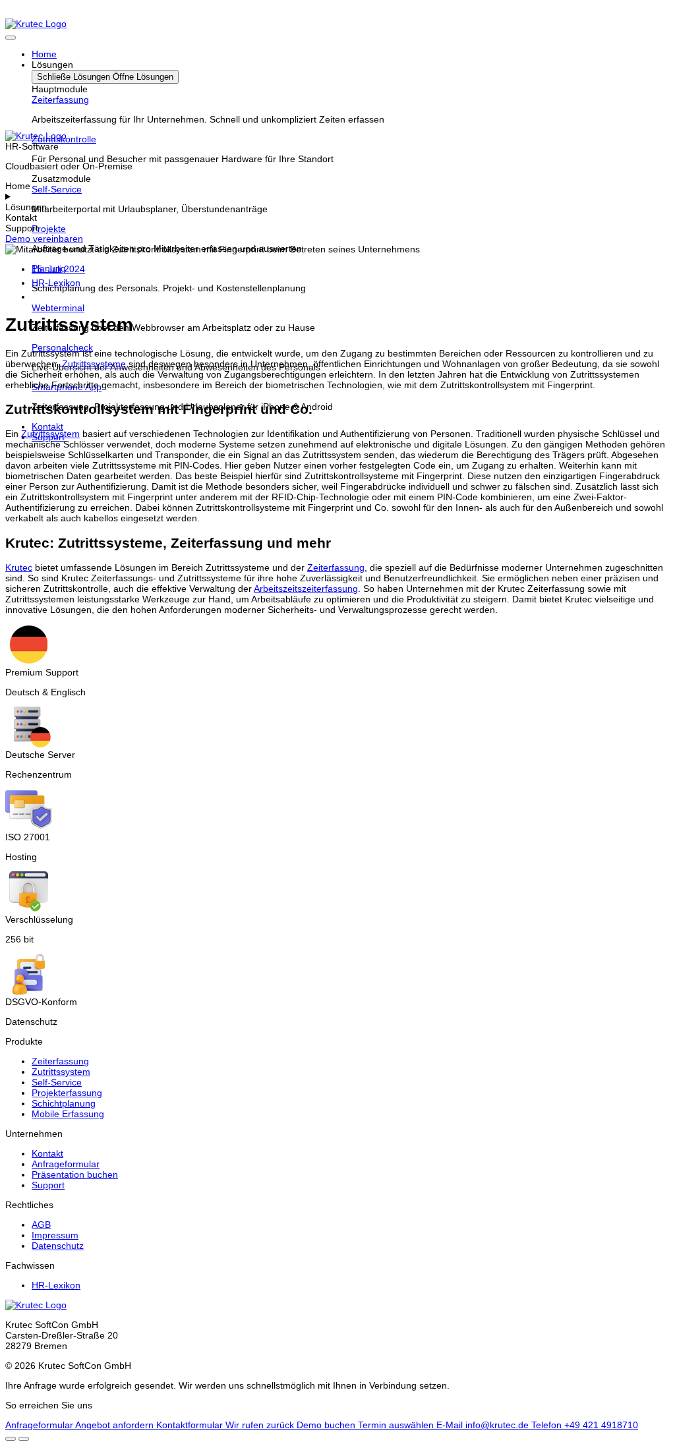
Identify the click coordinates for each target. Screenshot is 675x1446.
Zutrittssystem (50, 433)
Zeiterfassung (60, 99)
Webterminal (58, 308)
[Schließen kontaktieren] (23, 1439)
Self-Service (57, 189)
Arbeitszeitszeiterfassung (306, 588)
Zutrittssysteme (94, 364)
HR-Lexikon (56, 282)
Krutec (18, 567)
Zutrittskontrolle (64, 139)
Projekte (49, 228)
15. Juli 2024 (58, 269)
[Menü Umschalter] (10, 38)
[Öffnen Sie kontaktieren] (10, 1439)
